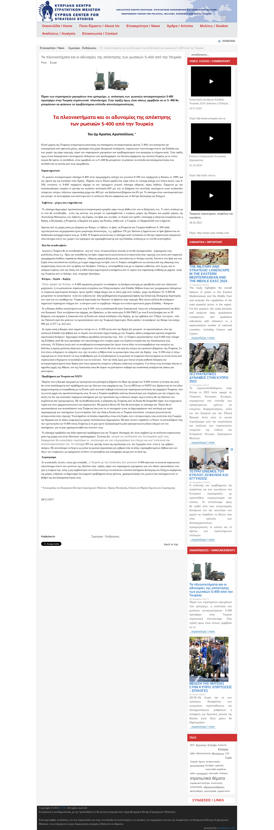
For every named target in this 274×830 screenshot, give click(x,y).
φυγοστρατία (210, 791)
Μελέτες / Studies (214, 26)
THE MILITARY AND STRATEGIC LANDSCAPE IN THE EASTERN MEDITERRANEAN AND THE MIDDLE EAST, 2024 (209, 274)
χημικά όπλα (223, 791)
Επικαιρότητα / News (143, 26)
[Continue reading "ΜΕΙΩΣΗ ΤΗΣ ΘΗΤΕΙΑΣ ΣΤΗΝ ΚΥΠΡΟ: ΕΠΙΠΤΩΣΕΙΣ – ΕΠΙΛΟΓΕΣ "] (209, 659)
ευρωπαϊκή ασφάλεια (215, 769)
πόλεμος (223, 773)
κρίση (192, 773)
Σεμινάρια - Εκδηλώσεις (82, 48)
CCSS (63, 807)
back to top (171, 544)
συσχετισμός (196, 787)
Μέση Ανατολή (204, 753)
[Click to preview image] (112, 91)
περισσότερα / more (202, 337)
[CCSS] (59, 11)
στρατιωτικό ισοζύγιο (200, 783)
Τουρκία (194, 761)
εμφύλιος (219, 765)
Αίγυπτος (201, 745)
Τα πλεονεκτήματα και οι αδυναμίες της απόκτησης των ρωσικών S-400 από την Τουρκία (211, 590)
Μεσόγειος (218, 753)
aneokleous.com (226, 827)
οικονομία (213, 773)
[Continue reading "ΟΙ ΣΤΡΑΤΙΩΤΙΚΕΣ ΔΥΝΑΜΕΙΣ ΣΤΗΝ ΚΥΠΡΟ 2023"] (209, 357)
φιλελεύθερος (196, 791)
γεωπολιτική (197, 765)
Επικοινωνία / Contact (100, 33)
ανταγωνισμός (213, 761)
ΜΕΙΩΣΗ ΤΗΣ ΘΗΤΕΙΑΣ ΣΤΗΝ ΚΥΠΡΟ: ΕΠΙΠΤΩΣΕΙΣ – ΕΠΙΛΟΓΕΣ (210, 687)
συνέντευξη (216, 783)
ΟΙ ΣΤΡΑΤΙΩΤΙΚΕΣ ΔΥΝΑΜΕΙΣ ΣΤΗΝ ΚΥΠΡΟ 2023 (208, 377)
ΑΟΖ (192, 745)
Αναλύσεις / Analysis (58, 33)
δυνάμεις (209, 765)
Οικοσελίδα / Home (57, 26)
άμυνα (202, 761)
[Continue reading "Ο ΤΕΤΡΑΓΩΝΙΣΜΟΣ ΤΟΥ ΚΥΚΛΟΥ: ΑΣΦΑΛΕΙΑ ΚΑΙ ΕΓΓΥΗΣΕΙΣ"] (209, 459)
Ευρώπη (222, 745)
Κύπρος (223, 749)
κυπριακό (202, 773)
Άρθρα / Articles (180, 26)
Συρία (228, 757)
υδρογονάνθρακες (213, 787)
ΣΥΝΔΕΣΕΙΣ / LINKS (208, 800)
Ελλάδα (212, 745)
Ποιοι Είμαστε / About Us (99, 26)
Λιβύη (192, 753)
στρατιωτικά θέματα (207, 778)
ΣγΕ (227, 753)
